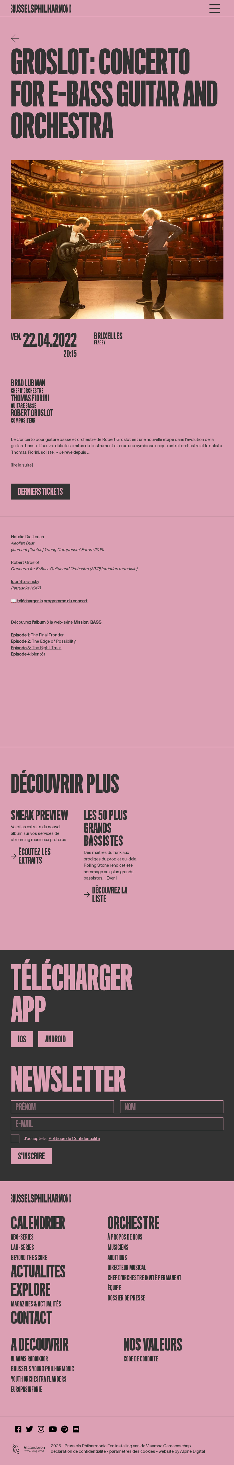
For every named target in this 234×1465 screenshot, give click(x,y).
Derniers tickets (40, 491)
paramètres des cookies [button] (132, 1451)
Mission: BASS (88, 622)
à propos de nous (125, 1237)
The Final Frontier (37, 635)
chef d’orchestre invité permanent (144, 1278)
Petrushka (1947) (26, 588)
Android (55, 1039)
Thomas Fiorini (30, 398)
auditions (117, 1257)
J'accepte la (62, 1139)
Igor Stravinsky (25, 582)
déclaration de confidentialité (78, 1451)
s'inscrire (31, 1156)
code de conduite (141, 1359)
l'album (39, 622)
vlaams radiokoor (29, 1359)
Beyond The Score (29, 1257)
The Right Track (36, 648)
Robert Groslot (32, 413)
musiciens (118, 1247)
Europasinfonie (26, 1389)
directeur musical (127, 1267)
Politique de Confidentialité (74, 1139)
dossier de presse (126, 1298)
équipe (114, 1288)
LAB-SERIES (22, 1247)
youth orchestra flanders (38, 1379)
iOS (22, 1039)
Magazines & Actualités (36, 1304)
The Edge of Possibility (43, 641)
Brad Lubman (28, 383)
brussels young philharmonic (42, 1369)
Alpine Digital (192, 1451)
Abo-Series (22, 1237)
